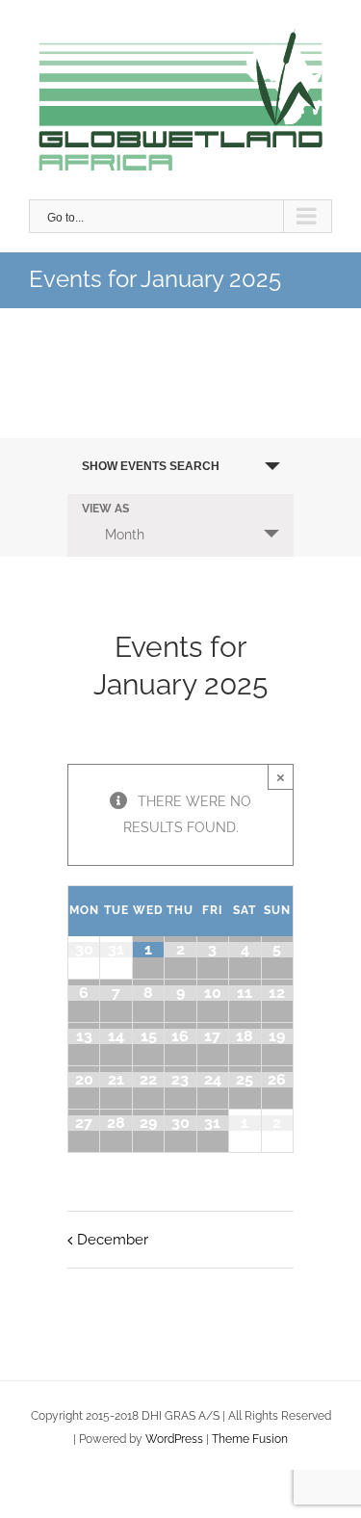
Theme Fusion (250, 1439)
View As (105, 509)
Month (124, 534)
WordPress (174, 1439)
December (112, 1239)
